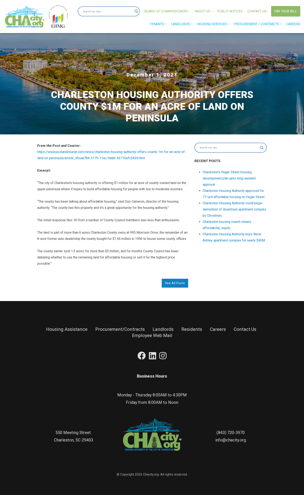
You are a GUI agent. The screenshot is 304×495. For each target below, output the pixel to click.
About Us (203, 11)
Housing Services (212, 24)
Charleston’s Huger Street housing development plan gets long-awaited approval (229, 178)
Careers (293, 24)
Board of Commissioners (166, 11)
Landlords (181, 24)
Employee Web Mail (152, 335)
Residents (191, 329)
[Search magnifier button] (135, 11)
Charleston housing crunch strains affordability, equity (227, 225)
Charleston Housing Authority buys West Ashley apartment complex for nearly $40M (234, 237)
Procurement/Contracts (120, 329)
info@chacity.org (230, 440)
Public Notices (230, 11)
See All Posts (175, 283)
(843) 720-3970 (231, 432)
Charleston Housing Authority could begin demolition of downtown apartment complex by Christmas (234, 209)
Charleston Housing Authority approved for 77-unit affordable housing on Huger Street (234, 194)
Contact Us (257, 11)
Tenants (157, 24)
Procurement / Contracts (257, 24)
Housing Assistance (66, 329)
